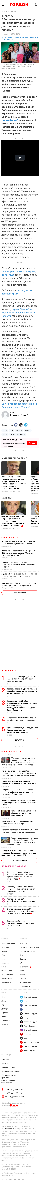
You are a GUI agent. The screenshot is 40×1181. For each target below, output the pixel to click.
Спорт (3, 959)
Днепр (4, 1016)
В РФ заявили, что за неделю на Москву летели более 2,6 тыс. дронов (18, 822)
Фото (22, 971)
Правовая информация (10, 1071)
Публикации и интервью (29, 947)
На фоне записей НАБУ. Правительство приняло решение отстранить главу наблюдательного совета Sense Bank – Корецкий (22, 705)
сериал (27, 430)
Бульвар (6, 498)
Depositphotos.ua (7, 1129)
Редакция (5, 1063)
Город (3, 992)
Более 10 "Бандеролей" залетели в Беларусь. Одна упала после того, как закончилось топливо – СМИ (18, 853)
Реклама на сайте (8, 1067)
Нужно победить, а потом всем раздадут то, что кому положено (19, 575)
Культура (13, 11)
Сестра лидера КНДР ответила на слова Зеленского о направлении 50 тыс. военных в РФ (22, 691)
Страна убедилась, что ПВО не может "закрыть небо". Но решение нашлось (22, 678)
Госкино (19, 430)
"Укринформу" (9, 120)
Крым (5, 430)
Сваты (5, 434)
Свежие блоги (9, 537)
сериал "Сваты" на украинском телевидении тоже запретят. (18, 312)
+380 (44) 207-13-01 (14, 1090)
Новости (4, 939)
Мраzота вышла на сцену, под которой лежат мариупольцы (19, 584)
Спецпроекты (25, 986)
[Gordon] (19, 5)
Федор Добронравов (18, 434)
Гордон (4, 11)
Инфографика (6, 978)
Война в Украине (8, 943)
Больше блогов (20, 593)
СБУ (11, 430)
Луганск (4, 1024)
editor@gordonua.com (14, 1096)
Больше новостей (20, 860)
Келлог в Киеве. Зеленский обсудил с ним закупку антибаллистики (23, 813)
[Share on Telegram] (26, 425)
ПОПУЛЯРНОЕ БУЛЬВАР (13, 866)
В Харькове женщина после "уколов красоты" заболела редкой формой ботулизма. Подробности (17, 792)
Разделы (23, 939)
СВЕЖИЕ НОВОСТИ (11, 751)
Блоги (22, 955)
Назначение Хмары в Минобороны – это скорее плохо (21, 719)
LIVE (21, 963)
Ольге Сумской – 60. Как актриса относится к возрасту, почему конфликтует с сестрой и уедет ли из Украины (12, 521)
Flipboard (27, 1034)
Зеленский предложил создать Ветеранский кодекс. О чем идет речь (19, 782)
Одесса (4, 1005)
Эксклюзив (24, 967)
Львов (3, 1001)
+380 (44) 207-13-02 (14, 1093)
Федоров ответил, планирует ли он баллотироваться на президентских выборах (22, 730)
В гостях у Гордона (27, 951)
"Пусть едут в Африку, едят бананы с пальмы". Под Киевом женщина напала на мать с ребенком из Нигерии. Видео (18, 761)
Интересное (6, 982)
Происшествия (7, 974)
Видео (22, 974)
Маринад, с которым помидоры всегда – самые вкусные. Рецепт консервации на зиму (21, 889)
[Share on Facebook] (16, 425)
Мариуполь (5, 1020)
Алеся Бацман (29, 1026)
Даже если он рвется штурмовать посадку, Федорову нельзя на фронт (18, 564)
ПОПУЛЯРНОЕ (8, 670)
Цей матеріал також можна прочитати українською (21, 38)
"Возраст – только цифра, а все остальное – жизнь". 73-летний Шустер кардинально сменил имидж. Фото (20, 875)
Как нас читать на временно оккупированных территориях (8, 1079)
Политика (16, 491)
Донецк (4, 1009)
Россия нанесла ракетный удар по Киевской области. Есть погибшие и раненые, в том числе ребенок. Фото (19, 841)
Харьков (4, 1013)
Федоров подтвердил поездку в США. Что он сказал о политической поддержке (19, 831)
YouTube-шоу (25, 982)
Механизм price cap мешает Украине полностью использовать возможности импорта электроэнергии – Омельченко (19, 773)
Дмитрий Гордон (30, 997)
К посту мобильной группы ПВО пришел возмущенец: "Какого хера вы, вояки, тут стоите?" (19, 553)
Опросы (23, 978)
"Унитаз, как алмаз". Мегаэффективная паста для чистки (22, 900)
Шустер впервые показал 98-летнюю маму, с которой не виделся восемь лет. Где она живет (22, 911)
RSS (25, 1038)
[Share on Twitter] (21, 425)
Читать (32, 443)
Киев (3, 997)
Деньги (4, 951)
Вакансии (5, 1059)
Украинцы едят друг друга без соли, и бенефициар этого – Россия (18, 542)
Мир (3, 955)
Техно (3, 967)
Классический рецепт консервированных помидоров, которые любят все (20, 923)
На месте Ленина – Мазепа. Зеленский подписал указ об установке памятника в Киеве (19, 802)
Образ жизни (6, 971)
